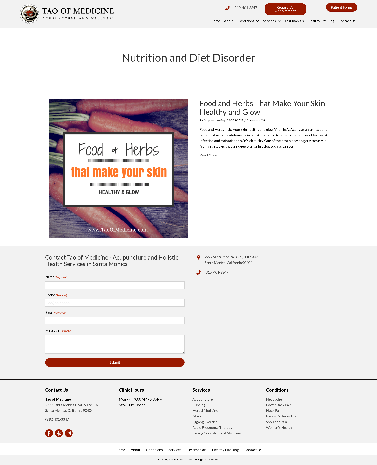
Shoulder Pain (276, 422)
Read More (208, 155)
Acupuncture (202, 399)
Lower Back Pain (279, 405)
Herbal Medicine (205, 410)
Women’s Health (279, 427)
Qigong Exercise (205, 422)
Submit (115, 362)
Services (174, 450)
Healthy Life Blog (225, 450)
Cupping (198, 405)
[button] (49, 433)
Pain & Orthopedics (281, 416)
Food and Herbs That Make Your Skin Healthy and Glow (262, 108)
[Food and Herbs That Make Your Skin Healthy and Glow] (118, 168)
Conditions (154, 450)
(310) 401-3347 (245, 7)
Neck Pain (274, 410)
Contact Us (253, 450)
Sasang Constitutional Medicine (216, 433)
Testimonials (196, 450)
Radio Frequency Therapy (212, 427)
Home (120, 450)
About (135, 450)
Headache (274, 399)
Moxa (196, 416)
